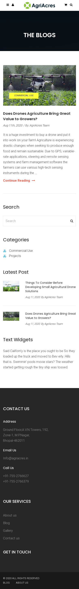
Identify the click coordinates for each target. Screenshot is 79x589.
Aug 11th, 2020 (12, 125)
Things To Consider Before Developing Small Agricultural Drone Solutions (50, 287)
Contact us (11, 538)
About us (10, 515)
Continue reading (19, 180)
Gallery (8, 531)
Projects (15, 256)
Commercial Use (23, 95)
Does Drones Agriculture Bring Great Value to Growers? (50, 316)
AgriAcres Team (39, 125)
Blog (6, 523)
